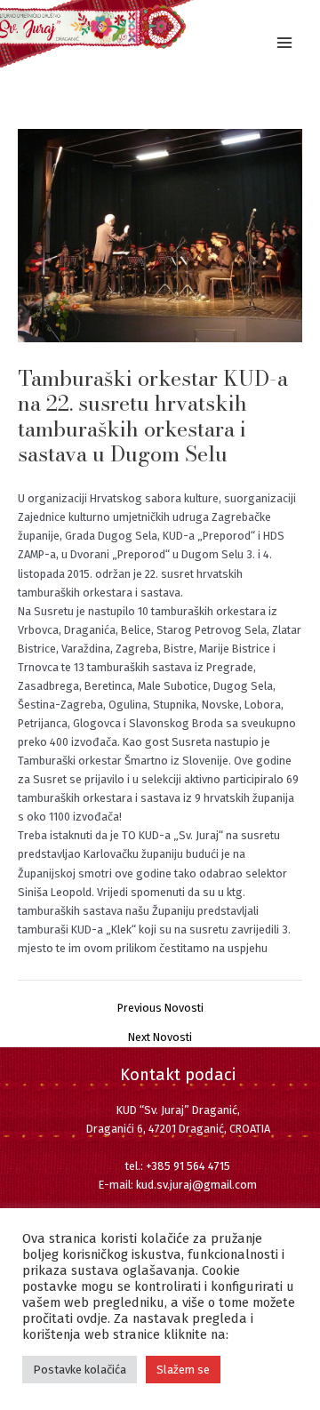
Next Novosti (160, 1038)
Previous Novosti (160, 1008)
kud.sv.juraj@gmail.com (196, 1184)
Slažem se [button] (183, 1369)
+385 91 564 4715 (188, 1166)
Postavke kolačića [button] (79, 1369)
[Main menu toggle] (285, 42)
